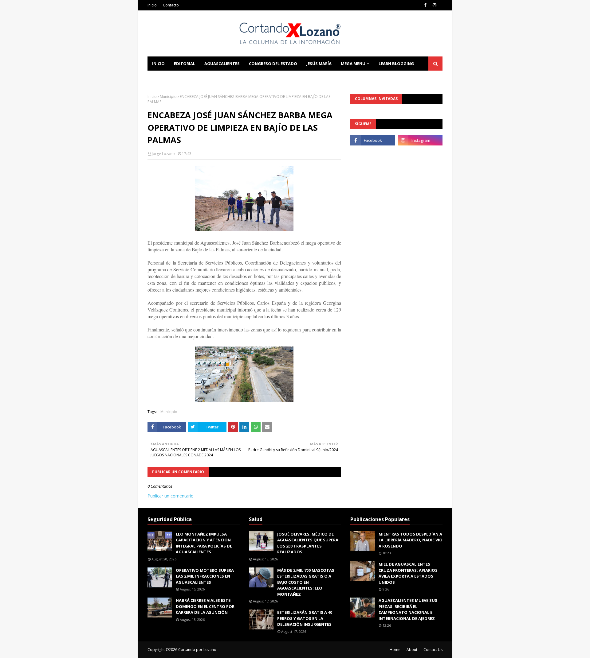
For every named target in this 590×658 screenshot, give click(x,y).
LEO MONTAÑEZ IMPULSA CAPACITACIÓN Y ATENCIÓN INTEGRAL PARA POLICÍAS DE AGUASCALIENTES (204, 543)
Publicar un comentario (171, 496)
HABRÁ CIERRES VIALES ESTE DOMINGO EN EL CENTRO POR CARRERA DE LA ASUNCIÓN (205, 606)
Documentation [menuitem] (170, 77)
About (412, 649)
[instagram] (434, 5)
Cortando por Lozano (197, 649)
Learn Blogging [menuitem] (396, 63)
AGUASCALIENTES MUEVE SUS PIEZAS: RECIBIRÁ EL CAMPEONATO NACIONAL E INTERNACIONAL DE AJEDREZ (408, 609)
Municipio (168, 96)
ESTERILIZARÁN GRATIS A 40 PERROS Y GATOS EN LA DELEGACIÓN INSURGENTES (304, 618)
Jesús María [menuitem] (319, 63)
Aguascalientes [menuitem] (222, 63)
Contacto (171, 5)
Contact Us (432, 649)
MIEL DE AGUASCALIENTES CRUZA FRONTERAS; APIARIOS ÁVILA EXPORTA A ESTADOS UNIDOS (408, 573)
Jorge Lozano (163, 153)
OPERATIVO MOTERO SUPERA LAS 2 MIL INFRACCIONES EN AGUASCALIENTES (205, 576)
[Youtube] (372, 154)
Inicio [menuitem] (158, 63)
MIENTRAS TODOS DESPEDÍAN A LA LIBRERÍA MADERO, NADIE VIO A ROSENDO (410, 540)
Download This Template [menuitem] (230, 77)
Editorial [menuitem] (184, 63)
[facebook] (425, 5)
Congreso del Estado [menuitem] (273, 63)
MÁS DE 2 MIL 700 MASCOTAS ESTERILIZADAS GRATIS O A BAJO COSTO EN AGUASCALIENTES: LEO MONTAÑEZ (305, 582)
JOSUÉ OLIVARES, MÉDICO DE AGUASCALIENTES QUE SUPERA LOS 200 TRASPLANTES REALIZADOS (307, 543)
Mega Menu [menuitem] (353, 63)
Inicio (152, 5)
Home (395, 649)
